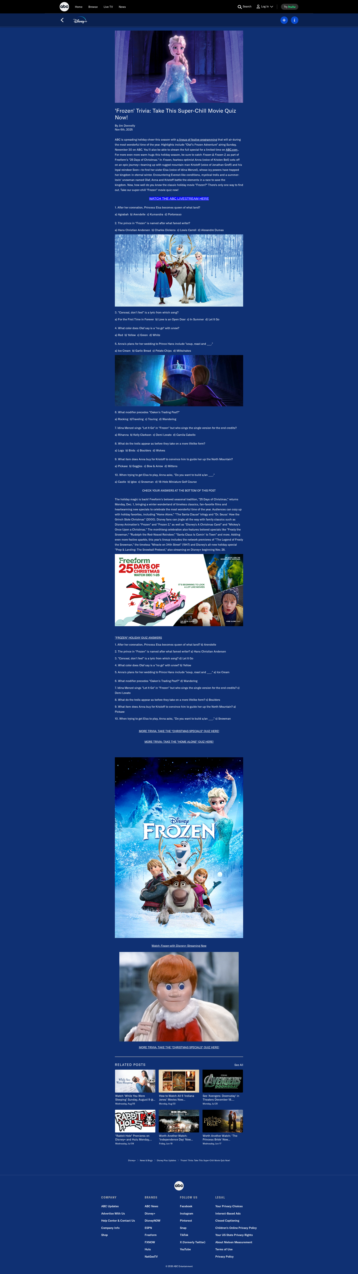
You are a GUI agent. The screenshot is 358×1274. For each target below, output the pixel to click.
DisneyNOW (152, 1220)
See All (238, 1065)
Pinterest (186, 1220)
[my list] (284, 20)
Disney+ (150, 1213)
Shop (104, 1235)
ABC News (151, 1206)
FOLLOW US (189, 1197)
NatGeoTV (151, 1256)
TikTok (184, 1235)
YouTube (185, 1249)
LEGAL (220, 1197)
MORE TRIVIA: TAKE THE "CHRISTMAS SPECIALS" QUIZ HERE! (179, 731)
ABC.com (232, 149)
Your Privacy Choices (229, 1206)
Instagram (186, 1213)
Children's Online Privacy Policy (236, 1228)
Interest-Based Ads (228, 1213)
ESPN (148, 1228)
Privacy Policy (224, 1256)
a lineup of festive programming (197, 139)
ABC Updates (110, 1206)
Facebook (186, 1206)
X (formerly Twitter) (192, 1242)
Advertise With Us (113, 1213)
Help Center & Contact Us (118, 1220)
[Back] (62, 20)
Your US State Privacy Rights (234, 1235)
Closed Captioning (227, 1220)
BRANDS (151, 1197)
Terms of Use (224, 1249)
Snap (183, 1228)
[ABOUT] (294, 20)
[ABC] (64, 7)
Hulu (148, 1249)
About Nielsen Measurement (233, 1242)
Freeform (151, 1235)
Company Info (110, 1228)
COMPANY (109, 1197)
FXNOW (150, 1242)
